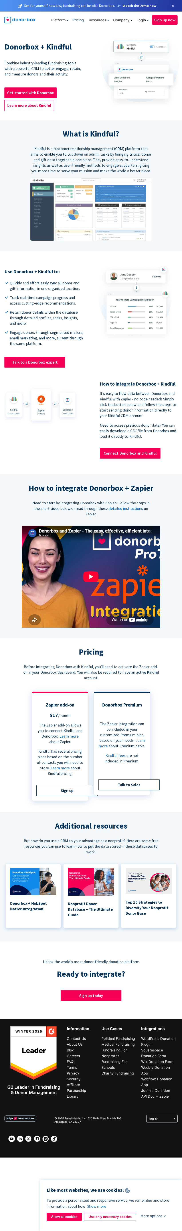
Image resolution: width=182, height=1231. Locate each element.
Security (74, 1079)
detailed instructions (126, 508)
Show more (96, 1206)
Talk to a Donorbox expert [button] (35, 362)
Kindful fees (116, 755)
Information (78, 1028)
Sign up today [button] (91, 995)
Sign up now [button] (164, 20)
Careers (73, 1056)
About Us (75, 1044)
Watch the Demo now (139, 5)
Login (141, 20)
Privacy (73, 1073)
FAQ (70, 1061)
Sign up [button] (67, 790)
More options (151, 1215)
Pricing (78, 20)
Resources (97, 20)
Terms (72, 1067)
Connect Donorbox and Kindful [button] (130, 453)
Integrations (153, 1028)
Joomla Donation (155, 1090)
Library (73, 1096)
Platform (58, 20)
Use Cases (111, 1028)
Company (121, 20)
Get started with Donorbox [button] (30, 92)
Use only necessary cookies (110, 1217)
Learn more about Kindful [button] (29, 105)
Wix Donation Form (157, 1061)
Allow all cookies (64, 1217)
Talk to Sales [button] (129, 784)
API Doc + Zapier (155, 1096)
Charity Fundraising (117, 1073)
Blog (70, 1050)
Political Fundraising (118, 1038)
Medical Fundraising (118, 1044)
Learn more (69, 736)
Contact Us (76, 1038)
